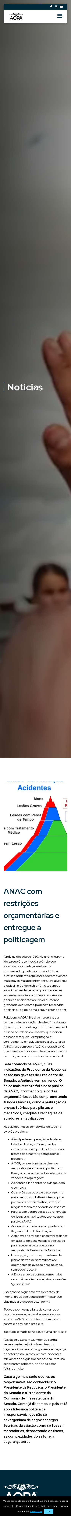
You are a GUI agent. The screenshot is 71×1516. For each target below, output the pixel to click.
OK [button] (48, 1511)
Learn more (36, 1511)
